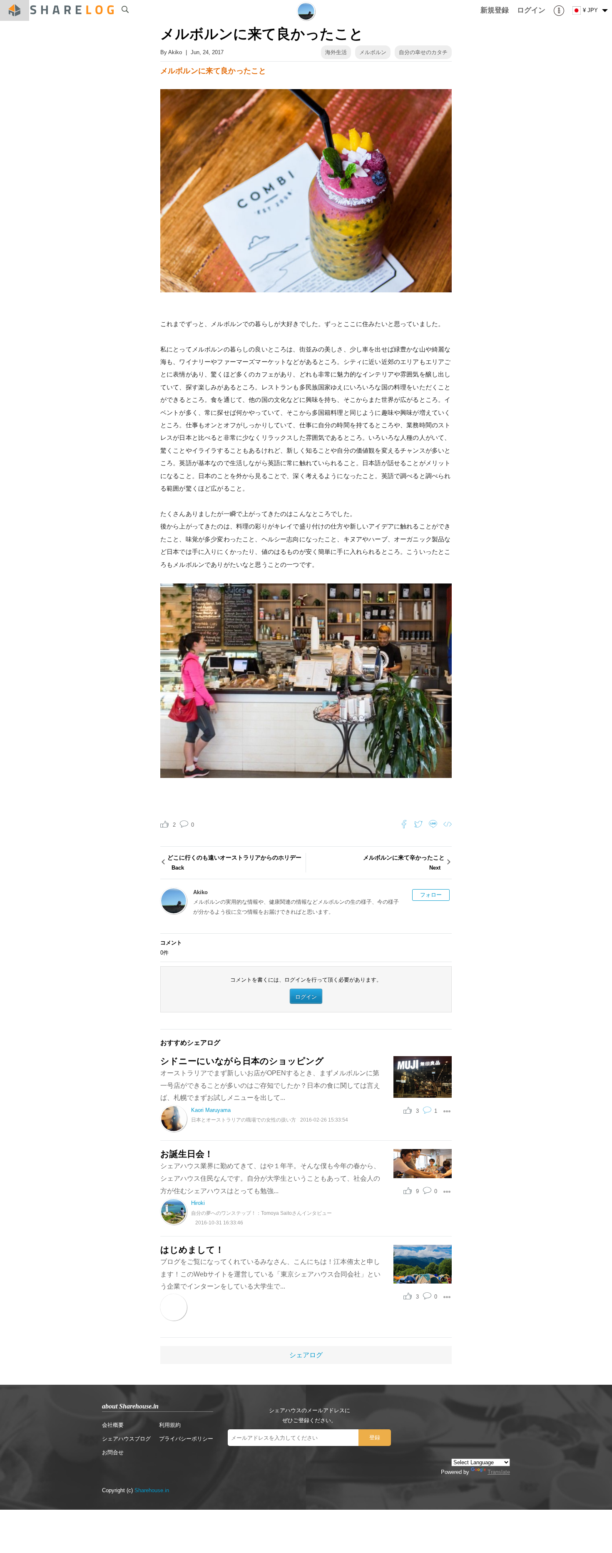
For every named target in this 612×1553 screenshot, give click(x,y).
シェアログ (306, 1355)
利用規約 (170, 1425)
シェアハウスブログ (126, 1439)
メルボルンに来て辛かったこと (404, 862)
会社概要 (113, 1425)
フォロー (431, 895)
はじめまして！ (192, 1249)
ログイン (306, 996)
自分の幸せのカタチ (423, 52)
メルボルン (372, 52)
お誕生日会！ (186, 1154)
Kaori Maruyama (211, 1110)
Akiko (175, 52)
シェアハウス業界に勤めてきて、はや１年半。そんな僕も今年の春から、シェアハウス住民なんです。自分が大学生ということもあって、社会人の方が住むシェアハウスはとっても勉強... (270, 1178)
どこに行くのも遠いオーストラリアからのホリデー (234, 862)
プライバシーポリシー (186, 1439)
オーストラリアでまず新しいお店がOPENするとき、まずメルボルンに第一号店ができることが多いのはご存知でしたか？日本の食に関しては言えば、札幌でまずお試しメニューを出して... (270, 1085)
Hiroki (198, 1203)
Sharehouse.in (151, 1490)
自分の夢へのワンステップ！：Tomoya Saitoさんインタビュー (261, 1213)
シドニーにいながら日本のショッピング (242, 1061)
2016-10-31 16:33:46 (219, 1222)
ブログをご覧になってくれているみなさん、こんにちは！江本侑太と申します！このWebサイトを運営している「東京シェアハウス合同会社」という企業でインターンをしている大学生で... (270, 1274)
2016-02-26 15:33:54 (324, 1119)
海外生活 (336, 52)
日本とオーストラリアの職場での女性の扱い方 (243, 1119)
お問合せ (113, 1452)
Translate (499, 1472)
